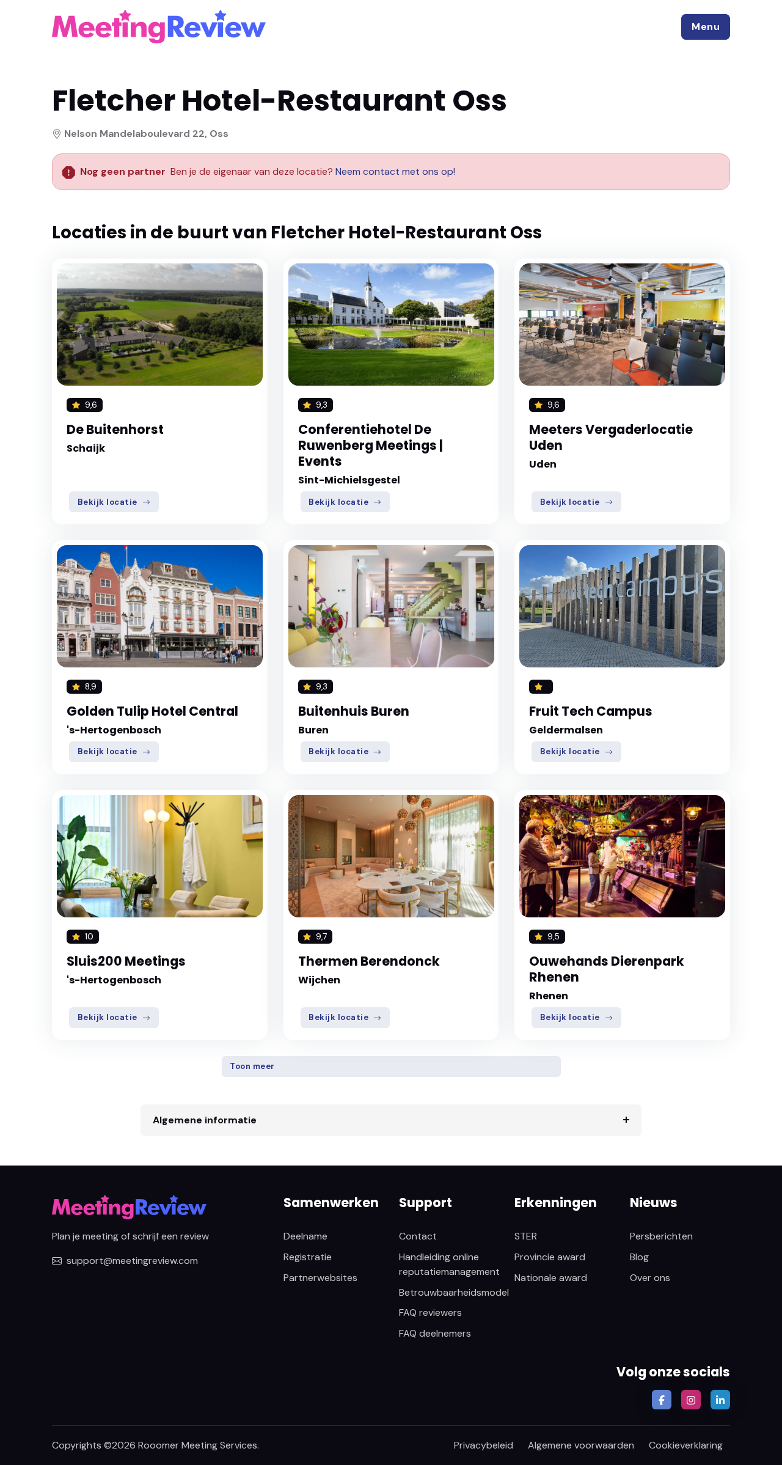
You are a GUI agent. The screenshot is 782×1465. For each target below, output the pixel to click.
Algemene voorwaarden (581, 1445)
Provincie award (549, 1256)
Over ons (650, 1277)
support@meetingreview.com (132, 1260)
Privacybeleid (483, 1445)
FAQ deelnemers (435, 1333)
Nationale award (550, 1277)
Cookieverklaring (686, 1445)
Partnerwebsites (320, 1277)
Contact (418, 1236)
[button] (705, 27)
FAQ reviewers (430, 1312)
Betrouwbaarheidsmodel (454, 1292)
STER (525, 1236)
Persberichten (661, 1236)
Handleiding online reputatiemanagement (449, 1264)
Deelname (305, 1236)
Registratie (307, 1256)
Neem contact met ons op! (395, 171)
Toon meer (252, 1066)
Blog (639, 1256)
